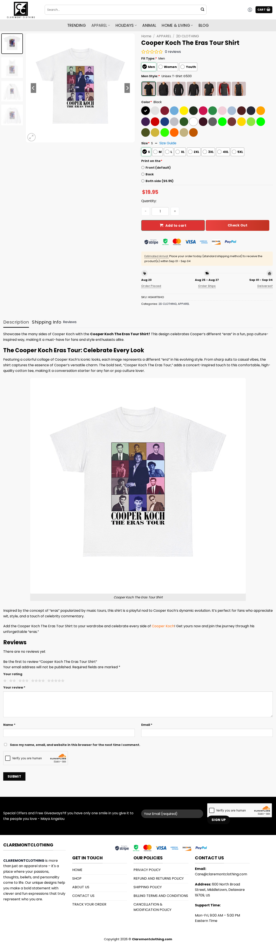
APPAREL (164, 36)
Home (146, 36)
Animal (149, 25)
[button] (264, 9)
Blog (204, 25)
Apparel (99, 25)
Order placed (151, 286)
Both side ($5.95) (160, 181)
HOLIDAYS (125, 25)
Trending (76, 25)
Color (146, 102)
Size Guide (167, 143)
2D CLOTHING (187, 36)
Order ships (207, 286)
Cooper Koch (163, 626)
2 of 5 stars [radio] (12, 681)
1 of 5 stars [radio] (4, 681)
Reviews (70, 321)
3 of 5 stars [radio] (23, 681)
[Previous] (33, 88)
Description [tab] (16, 322)
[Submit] (202, 9)
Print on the (151, 161)
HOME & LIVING (176, 25)
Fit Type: (149, 58)
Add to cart (175, 225)
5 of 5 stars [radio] (55, 681)
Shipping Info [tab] (46, 322)
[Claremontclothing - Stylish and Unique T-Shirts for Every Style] (20, 10)
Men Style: (150, 76)
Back (150, 174)
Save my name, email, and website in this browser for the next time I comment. (75, 745)
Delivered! (265, 286)
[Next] (127, 88)
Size (145, 143)
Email (146, 725)
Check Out (237, 225)
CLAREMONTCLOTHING (23, 860)
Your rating (12, 674)
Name (9, 725)
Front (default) (158, 167)
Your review (14, 687)
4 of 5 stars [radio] (37, 681)
